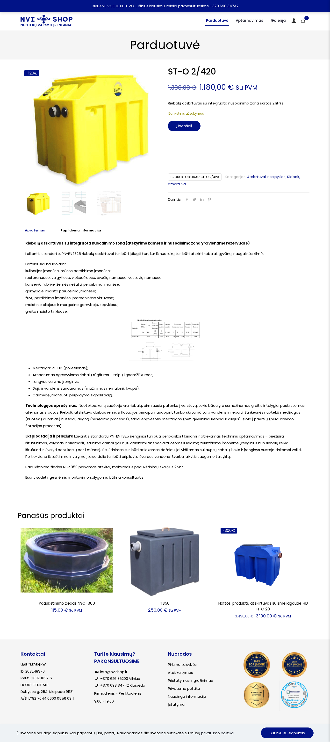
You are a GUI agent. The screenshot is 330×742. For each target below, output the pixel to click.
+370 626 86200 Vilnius (120, 678)
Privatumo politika (184, 688)
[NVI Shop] (46, 20)
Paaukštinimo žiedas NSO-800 (67, 603)
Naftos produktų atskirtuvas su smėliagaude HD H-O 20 (263, 606)
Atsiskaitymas (180, 672)
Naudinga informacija (187, 696)
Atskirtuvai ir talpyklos (266, 176)
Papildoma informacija (80, 230)
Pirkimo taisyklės (182, 664)
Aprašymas (35, 230)
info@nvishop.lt (114, 671)
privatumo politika (217, 732)
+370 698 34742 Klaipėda (122, 685)
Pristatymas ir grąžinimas (190, 680)
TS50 (165, 603)
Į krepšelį (184, 125)
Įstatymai (176, 704)
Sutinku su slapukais (287, 732)
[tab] (35, 230)
